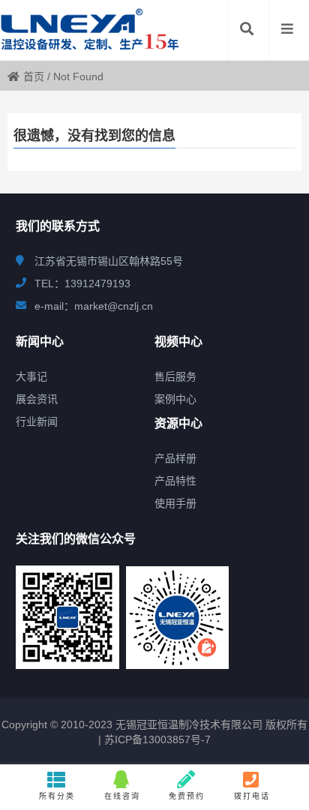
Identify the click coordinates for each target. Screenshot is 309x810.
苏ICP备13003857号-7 (156, 740)
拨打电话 (252, 796)
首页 (33, 76)
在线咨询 (122, 796)
